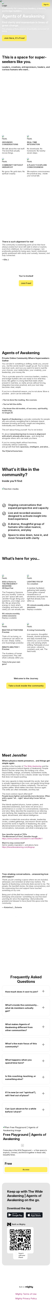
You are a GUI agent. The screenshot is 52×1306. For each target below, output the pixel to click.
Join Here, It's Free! (14, 38)
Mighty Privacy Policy (26, 1298)
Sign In (46, 4)
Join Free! (26, 283)
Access (26, 1169)
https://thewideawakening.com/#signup (18, 847)
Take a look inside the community (26, 685)
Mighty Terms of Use (26, 1294)
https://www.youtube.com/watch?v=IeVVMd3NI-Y (22, 839)
